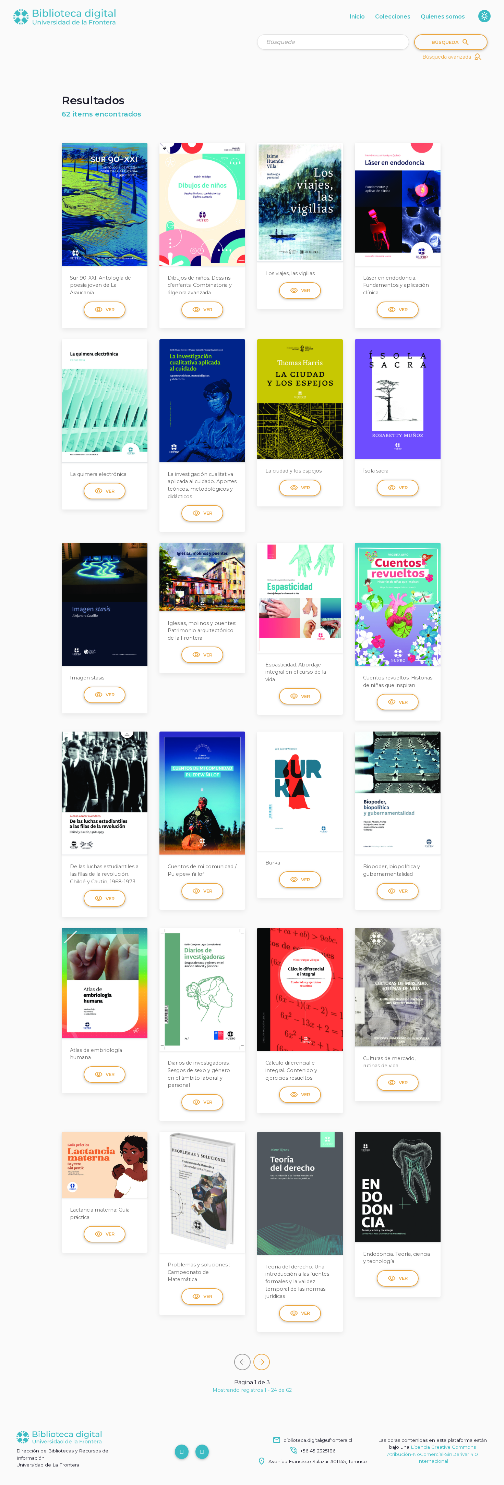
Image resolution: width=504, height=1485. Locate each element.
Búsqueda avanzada (452, 57)
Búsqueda (451, 42)
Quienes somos (443, 16)
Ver (105, 310)
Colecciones (392, 16)
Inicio (357, 16)
